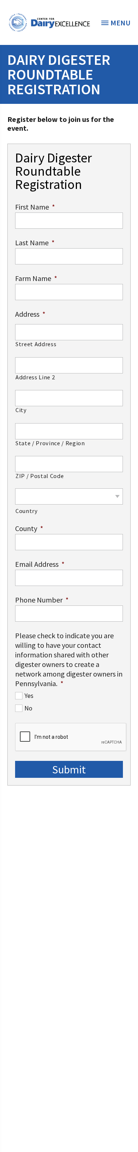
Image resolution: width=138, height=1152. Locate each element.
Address (30, 314)
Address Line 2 (35, 377)
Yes (28, 696)
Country (26, 510)
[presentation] (71, 737)
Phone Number (41, 599)
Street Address (35, 344)
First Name (35, 206)
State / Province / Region (50, 443)
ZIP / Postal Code (39, 476)
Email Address (39, 564)
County (29, 528)
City (21, 410)
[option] (49, 22)
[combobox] (69, 496)
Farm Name (36, 278)
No (28, 708)
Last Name (34, 242)
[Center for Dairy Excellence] (49, 22)
